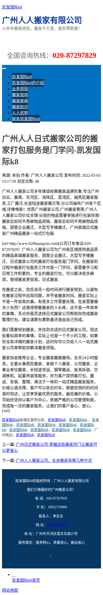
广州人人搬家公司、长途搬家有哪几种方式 (54, 460)
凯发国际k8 (12, 7)
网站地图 (10, 590)
